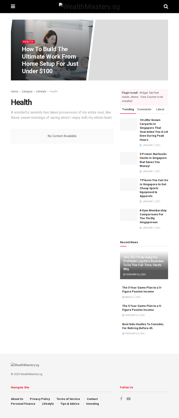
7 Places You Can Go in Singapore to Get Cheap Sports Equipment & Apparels (154, 188)
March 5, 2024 (132, 297)
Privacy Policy (40, 399)
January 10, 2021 (39, 80)
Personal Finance (23, 403)
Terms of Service (68, 399)
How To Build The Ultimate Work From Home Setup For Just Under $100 (50, 60)
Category (27, 91)
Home (14, 91)
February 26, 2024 (135, 274)
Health (28, 41)
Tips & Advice (69, 403)
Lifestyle (41, 91)
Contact (92, 399)
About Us (17, 399)
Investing (92, 403)
